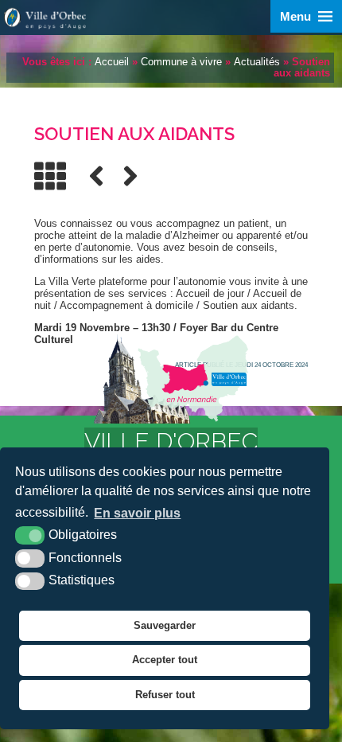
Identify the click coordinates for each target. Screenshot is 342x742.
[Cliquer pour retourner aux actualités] (50, 176)
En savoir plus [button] (137, 513)
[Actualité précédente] (96, 176)
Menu (295, 16)
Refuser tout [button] (165, 695)
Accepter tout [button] (164, 660)
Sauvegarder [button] (165, 625)
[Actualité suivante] (130, 176)
